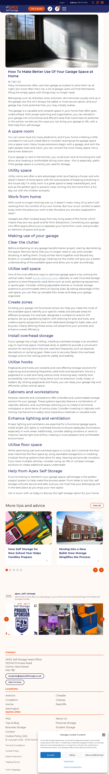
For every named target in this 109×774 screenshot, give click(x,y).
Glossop (60, 700)
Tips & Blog (12, 723)
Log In (62, 2)
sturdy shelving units (45, 278)
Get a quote (36, 9)
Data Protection (13, 756)
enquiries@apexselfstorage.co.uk (24, 676)
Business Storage (15, 727)
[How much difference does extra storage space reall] (87, 619)
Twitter (93, 2)
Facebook (102, 2)
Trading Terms (12, 762)
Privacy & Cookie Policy (73, 767)
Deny (72, 755)
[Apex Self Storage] (12, 9)
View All (97, 505)
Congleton (11, 700)
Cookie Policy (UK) (16, 736)
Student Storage (65, 727)
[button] (103, 734)
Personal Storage (66, 723)
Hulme (9, 704)
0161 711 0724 (82, 2)
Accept (50, 755)
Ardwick (10, 695)
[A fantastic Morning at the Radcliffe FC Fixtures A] (54, 619)
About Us (61, 718)
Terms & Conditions (15, 745)
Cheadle (61, 695)
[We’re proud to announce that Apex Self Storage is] (22, 619)
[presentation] (95, 570)
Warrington (12, 709)
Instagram (97, 2)
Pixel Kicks (16, 770)
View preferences (94, 755)
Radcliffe (61, 704)
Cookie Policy (69, 761)
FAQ (8, 718)
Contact (10, 732)
